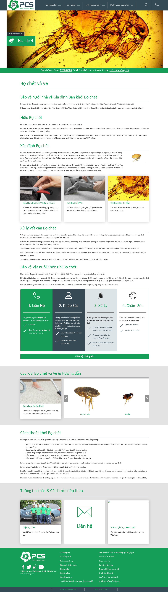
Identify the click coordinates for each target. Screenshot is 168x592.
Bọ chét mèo (85, 414)
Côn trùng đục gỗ (66, 577)
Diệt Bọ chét (29, 527)
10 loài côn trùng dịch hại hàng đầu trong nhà (76, 581)
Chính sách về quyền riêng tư (109, 581)
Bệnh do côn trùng (66, 561)
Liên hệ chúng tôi (119, 70)
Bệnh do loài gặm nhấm (68, 565)
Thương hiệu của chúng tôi (109, 569)
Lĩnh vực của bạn (93, 5)
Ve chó (127, 414)
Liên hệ (84, 526)
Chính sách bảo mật (106, 573)
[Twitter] (29, 567)
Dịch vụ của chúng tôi (119, 5)
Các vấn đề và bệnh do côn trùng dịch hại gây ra (116, 553)
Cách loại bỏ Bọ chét (33, 406)
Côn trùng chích (65, 557)
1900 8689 (66, 70)
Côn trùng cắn (65, 553)
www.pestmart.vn (101, 589)
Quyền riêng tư (104, 561)
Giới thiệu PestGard (106, 557)
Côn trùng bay (65, 573)
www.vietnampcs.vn (68, 589)
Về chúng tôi (51, 5)
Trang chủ (12, 34)
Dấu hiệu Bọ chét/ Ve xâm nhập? (39, 203)
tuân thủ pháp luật (28, 574)
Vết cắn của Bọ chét (120, 203)
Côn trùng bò (64, 569)
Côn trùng (71, 5)
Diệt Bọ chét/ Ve (75, 203)
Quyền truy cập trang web (108, 577)
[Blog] (35, 566)
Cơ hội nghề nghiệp (106, 565)
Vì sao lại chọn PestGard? (123, 527)
